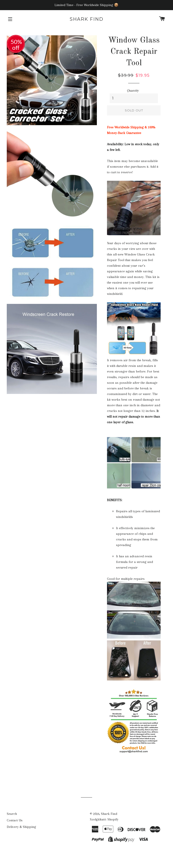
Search (12, 814)
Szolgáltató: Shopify (104, 819)
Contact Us (15, 820)
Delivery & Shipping (21, 827)
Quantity (133, 90)
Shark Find (86, 19)
